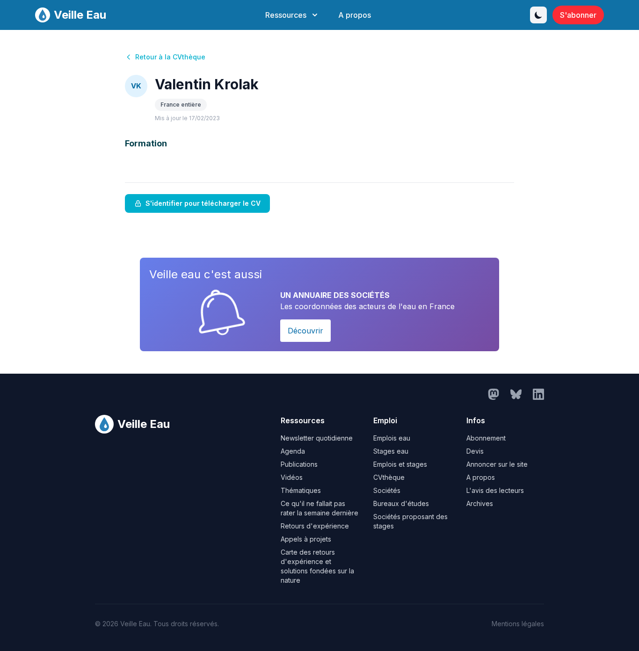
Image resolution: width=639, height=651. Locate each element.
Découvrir (305, 330)
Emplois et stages (400, 464)
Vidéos (292, 477)
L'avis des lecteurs (495, 490)
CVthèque (389, 477)
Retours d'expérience (315, 526)
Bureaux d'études (401, 503)
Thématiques (301, 490)
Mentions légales (518, 624)
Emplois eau (391, 438)
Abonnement (486, 438)
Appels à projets (306, 539)
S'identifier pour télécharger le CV (203, 203)
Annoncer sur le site (497, 464)
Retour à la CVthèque (170, 57)
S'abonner (578, 15)
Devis (475, 451)
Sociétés (386, 490)
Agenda (293, 451)
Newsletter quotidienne (317, 438)
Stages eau (390, 451)
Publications (299, 464)
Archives (479, 503)
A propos (354, 15)
